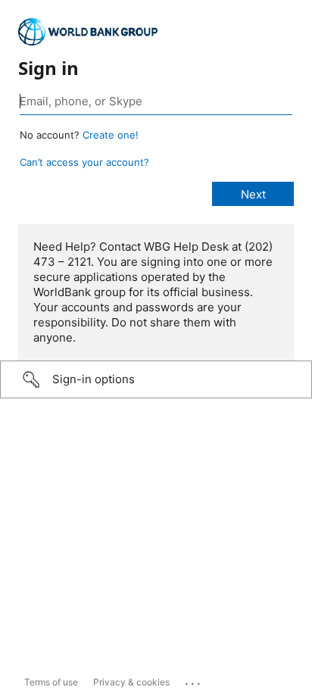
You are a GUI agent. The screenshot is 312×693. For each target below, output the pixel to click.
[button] (156, 379)
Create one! (111, 135)
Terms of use (51, 682)
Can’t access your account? (84, 162)
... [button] (194, 680)
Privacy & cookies (131, 682)
